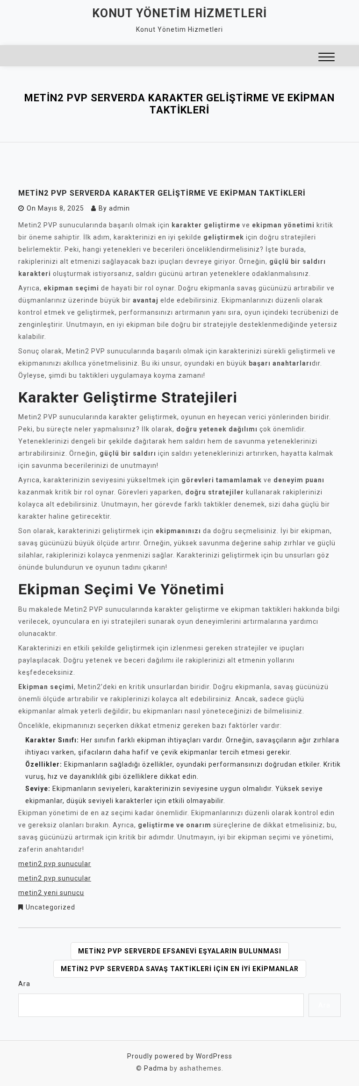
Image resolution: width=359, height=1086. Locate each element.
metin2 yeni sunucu (51, 892)
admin (119, 208)
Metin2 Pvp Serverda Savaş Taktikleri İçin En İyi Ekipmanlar (180, 969)
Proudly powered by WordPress (179, 1056)
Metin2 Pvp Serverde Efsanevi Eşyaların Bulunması (179, 951)
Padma (156, 1068)
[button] (326, 58)
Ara (24, 983)
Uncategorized (50, 907)
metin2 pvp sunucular (54, 863)
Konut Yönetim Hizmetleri (179, 13)
